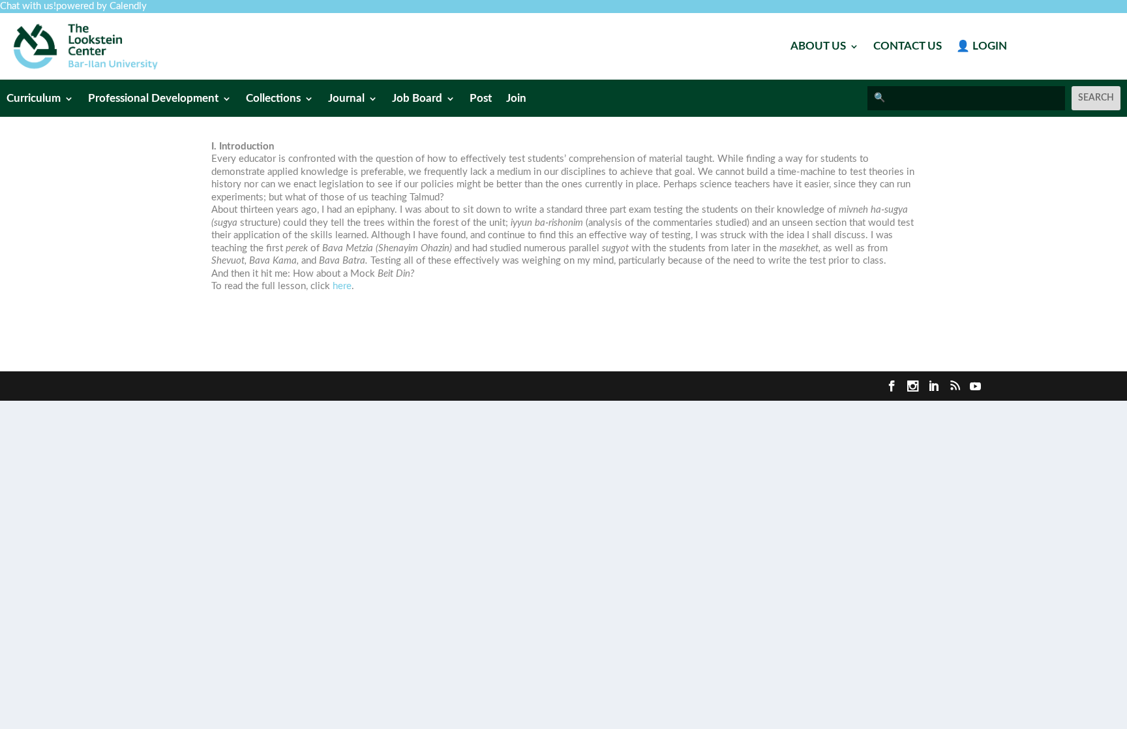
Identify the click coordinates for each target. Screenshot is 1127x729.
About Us (818, 47)
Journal (346, 99)
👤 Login (981, 47)
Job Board (417, 99)
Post (481, 99)
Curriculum (34, 99)
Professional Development (153, 99)
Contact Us (907, 47)
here (342, 286)
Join (516, 99)
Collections (273, 99)
